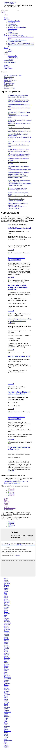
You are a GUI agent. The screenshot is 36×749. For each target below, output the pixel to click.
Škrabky (10, 32)
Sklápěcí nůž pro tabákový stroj (19, 228)
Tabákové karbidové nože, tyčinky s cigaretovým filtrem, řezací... (18, 176)
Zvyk (9, 49)
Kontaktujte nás (8, 60)
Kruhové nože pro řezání (14, 41)
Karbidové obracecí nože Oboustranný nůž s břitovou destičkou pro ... (19, 184)
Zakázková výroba (13, 33)
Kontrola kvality (12, 56)
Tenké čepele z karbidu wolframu (17, 40)
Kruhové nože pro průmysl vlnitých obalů (19, 169)
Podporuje (10, 59)
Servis (6, 48)
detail (12, 250)
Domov (6, 18)
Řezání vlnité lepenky (14, 21)
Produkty (6, 19)
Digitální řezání (12, 30)
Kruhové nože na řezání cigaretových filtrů (19, 131)
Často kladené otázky (10, 62)
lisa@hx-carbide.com (10, 2)
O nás (5, 54)
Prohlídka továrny (13, 57)
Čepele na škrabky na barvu (15, 200)
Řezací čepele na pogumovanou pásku (18, 155)
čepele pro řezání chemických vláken (18, 101)
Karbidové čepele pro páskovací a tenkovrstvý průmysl (17, 207)
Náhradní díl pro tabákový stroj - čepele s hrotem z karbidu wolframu (20, 321)
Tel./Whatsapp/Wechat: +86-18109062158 (16, 481)
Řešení (9, 51)
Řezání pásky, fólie (13, 25)
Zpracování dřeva (12, 29)
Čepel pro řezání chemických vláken (18, 151)
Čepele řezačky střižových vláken (17, 97)
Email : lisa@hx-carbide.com (12, 483)
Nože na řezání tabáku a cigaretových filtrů (16, 418)
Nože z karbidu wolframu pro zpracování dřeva (21, 43)
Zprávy (6, 52)
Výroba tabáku (12, 24)
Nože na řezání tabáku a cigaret (19, 356)
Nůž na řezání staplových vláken (17, 27)
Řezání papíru (11, 22)
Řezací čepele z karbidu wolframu (13, 35)
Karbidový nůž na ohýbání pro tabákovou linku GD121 (19, 393)
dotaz (9, 250)
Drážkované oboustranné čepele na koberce (20, 196)
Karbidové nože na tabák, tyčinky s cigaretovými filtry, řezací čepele (18, 287)
